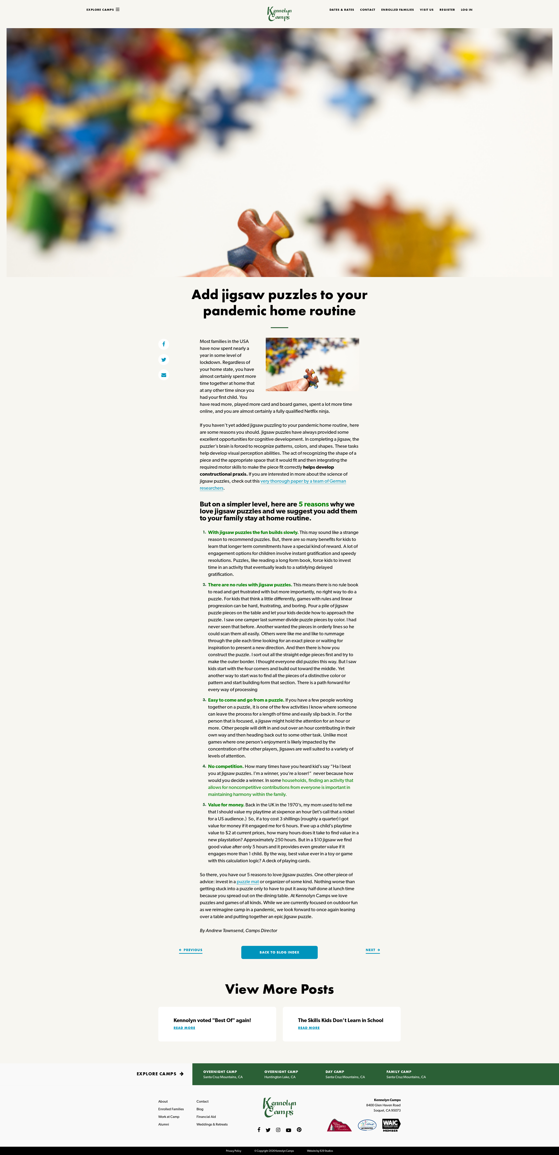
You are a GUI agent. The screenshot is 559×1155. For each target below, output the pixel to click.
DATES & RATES (342, 10)
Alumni (163, 1124)
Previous (192, 950)
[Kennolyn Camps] (279, 19)
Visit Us (427, 10)
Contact (203, 1101)
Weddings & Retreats (212, 1124)
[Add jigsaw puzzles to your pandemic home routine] (163, 374)
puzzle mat (248, 881)
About (163, 1101)
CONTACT (367, 10)
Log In (467, 10)
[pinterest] (299, 1130)
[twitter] (163, 359)
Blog (200, 1109)
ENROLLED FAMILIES (397, 10)
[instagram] (278, 1130)
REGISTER (447, 10)
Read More (184, 1028)
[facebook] (163, 344)
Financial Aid (206, 1117)
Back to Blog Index (280, 952)
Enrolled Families (171, 1109)
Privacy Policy (233, 1150)
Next (371, 950)
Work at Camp (168, 1117)
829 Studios (326, 1150)
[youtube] (288, 1130)
